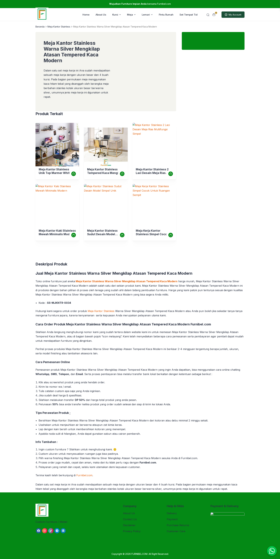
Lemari (146, 14)
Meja (130, 14)
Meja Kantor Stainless (58, 26)
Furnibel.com (84, 475)
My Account (235, 14)
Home (85, 14)
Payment (172, 519)
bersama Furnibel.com (140, 3)
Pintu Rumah (166, 14)
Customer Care (176, 531)
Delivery (172, 513)
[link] (57, 144)
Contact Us (130, 519)
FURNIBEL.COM (139, 554)
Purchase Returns (178, 525)
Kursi (115, 14)
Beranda (40, 26)
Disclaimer (129, 525)
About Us (101, 14)
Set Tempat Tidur (190, 14)
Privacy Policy (131, 531)
